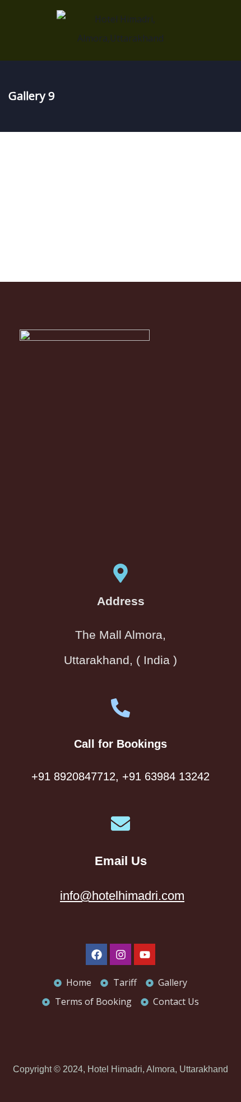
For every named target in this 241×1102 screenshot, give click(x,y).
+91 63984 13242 (166, 776)
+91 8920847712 (73, 776)
